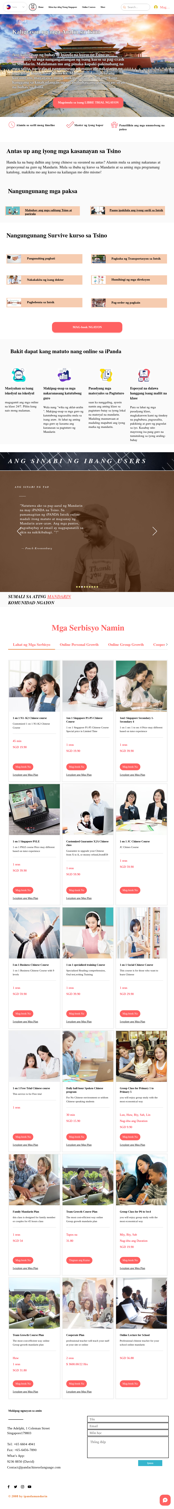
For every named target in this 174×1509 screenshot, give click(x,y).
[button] (23, 766)
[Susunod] (155, 531)
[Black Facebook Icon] (8, 1487)
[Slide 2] (84, 587)
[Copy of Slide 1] (77, 587)
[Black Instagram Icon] (22, 1487)
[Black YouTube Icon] (29, 1487)
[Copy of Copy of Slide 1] (79, 587)
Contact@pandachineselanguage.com (34, 1467)
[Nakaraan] (19, 531)
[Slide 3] (87, 587)
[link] (31, 644)
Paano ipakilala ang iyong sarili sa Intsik (136, 210)
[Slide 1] (82, 587)
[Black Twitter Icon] (15, 1487)
